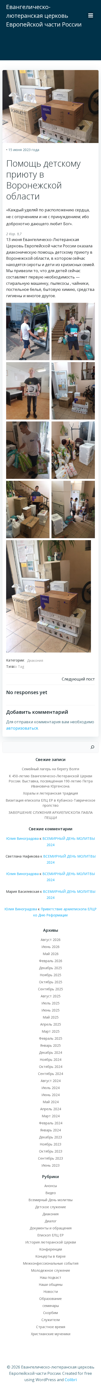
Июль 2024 (50, 1087)
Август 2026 (51, 939)
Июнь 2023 (50, 1165)
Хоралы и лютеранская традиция (50, 793)
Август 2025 (51, 996)
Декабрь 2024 (50, 1052)
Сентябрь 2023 (50, 1158)
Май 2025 (51, 1017)
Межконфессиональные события (50, 1263)
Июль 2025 (50, 1003)
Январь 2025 (50, 1045)
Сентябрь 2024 (50, 1073)
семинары (50, 1305)
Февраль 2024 (50, 1123)
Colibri (71, 1379)
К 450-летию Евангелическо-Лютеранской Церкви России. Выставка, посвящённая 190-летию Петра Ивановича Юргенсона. (51, 781)
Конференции (50, 1249)
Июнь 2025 (50, 1010)
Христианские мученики (50, 1334)
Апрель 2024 (50, 1109)
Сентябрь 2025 (50, 989)
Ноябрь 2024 (50, 1059)
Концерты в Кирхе (50, 1256)
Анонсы (50, 1185)
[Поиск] (92, 747)
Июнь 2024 (50, 1094)
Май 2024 (51, 1102)
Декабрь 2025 (50, 968)
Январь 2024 (50, 1130)
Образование (50, 1298)
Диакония (35, 660)
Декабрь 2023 (50, 1137)
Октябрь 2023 (50, 1151)
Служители (50, 1319)
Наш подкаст (50, 1277)
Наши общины (51, 1284)
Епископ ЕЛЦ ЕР (50, 1235)
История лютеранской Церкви (50, 1242)
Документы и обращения (51, 1228)
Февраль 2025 (50, 1038)
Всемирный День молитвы (50, 1200)
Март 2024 (51, 1116)
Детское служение (50, 1207)
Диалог (51, 1221)
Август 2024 (51, 1080)
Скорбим (50, 1312)
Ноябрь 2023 (50, 1144)
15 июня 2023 (19, 149)
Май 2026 (51, 953)
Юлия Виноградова (22, 838)
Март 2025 (51, 1031)
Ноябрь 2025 (50, 975)
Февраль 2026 (50, 960)
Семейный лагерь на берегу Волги (50, 769)
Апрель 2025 (50, 1024)
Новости (50, 1291)
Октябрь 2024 (50, 1066)
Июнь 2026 (50, 946)
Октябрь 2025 (50, 982)
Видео (50, 1192)
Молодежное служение (50, 1270)
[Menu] (91, 15)
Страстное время (50, 1326)
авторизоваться (22, 728)
